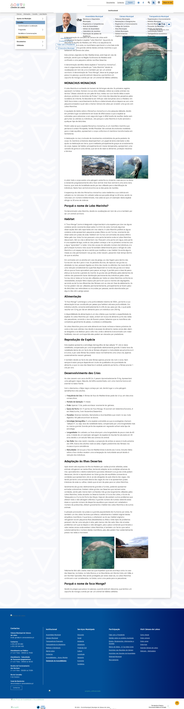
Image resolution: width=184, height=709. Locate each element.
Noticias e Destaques (53, 648)
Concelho (20, 22)
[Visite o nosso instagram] (138, 2)
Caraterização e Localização (27, 26)
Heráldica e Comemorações (27, 33)
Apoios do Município (24, 18)
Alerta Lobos (50, 651)
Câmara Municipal (52, 638)
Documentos (110, 2)
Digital (130, 2)
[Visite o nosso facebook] (143, 2)
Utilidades (20, 45)
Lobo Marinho (23, 37)
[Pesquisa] (149, 2)
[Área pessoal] (154, 2)
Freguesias (22, 29)
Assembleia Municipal (53, 635)
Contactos (120, 2)
